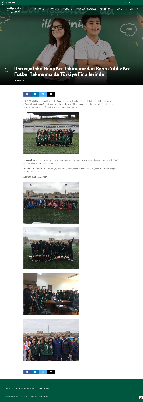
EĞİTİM (53, 9)
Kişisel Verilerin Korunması (25, 388)
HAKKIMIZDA (39, 9)
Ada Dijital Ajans (140, 397)
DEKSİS (127, 3)
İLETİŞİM (129, 9)
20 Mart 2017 (20, 80)
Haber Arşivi (8, 388)
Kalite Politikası (43, 388)
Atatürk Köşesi (9, 2)
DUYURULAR (105, 9)
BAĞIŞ (119, 9)
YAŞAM (66, 9)
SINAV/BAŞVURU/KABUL (86, 9)
